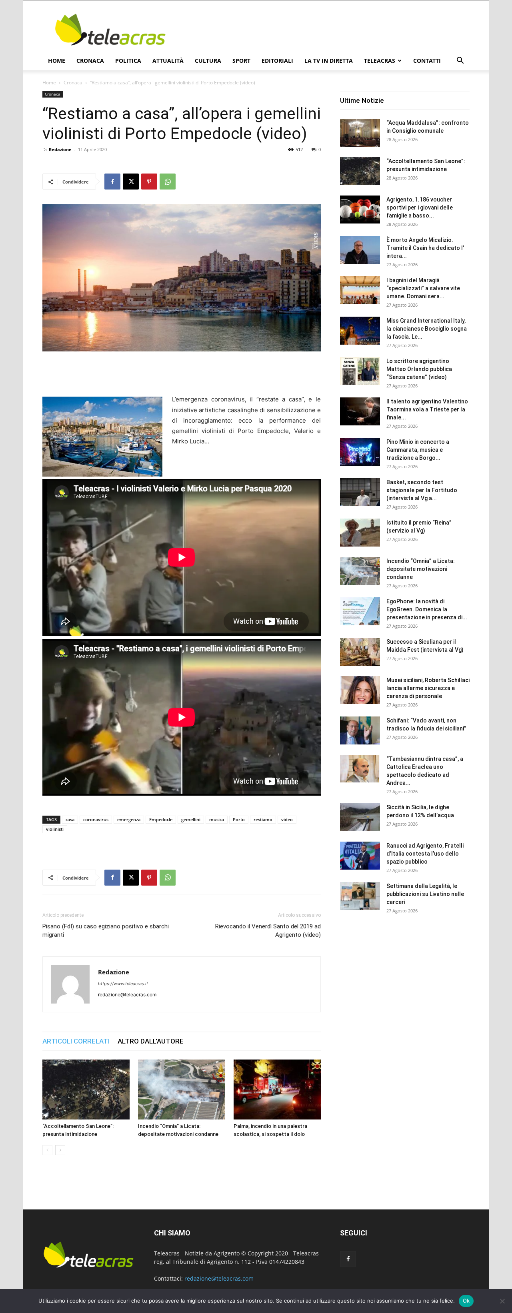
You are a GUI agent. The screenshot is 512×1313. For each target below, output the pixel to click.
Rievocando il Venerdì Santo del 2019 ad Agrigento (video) (268, 930)
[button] (460, 61)
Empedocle (160, 819)
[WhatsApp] (168, 182)
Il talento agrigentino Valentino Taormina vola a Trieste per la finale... (427, 409)
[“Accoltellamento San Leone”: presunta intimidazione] (86, 1089)
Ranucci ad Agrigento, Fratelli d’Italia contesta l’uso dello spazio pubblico (425, 853)
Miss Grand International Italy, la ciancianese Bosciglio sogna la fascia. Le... (426, 328)
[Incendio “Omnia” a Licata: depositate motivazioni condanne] (181, 1089)
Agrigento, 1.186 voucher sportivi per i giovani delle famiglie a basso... (419, 207)
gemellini (190, 819)
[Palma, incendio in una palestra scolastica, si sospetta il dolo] (277, 1089)
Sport (241, 60)
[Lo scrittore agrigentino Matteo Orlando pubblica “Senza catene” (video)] (360, 371)
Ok (466, 1300)
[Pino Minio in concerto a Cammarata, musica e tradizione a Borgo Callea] (360, 452)
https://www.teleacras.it (123, 983)
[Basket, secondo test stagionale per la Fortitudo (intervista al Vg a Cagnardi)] (360, 492)
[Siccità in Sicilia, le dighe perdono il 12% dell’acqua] (360, 817)
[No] (502, 1301)
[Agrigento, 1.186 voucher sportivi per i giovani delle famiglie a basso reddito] (360, 209)
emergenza (128, 819)
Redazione (60, 149)
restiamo (263, 819)
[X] (131, 182)
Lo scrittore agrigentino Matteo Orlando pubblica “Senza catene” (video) (419, 369)
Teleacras (379, 60)
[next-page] (60, 1150)
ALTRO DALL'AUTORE (151, 1041)
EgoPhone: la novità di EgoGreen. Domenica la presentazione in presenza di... (426, 609)
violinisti (55, 829)
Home (56, 60)
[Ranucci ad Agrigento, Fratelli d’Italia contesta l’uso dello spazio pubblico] (360, 856)
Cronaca (90, 60)
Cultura (208, 60)
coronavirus (95, 819)
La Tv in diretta (328, 60)
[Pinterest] (149, 182)
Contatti (427, 60)
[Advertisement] (324, 30)
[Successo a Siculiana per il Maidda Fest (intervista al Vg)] (360, 652)
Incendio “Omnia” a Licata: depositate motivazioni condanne (420, 569)
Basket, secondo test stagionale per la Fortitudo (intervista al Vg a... (421, 490)
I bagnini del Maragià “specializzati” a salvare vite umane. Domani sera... (423, 288)
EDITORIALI (277, 60)
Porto (239, 819)
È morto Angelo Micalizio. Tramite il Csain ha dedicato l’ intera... (425, 248)
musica (216, 819)
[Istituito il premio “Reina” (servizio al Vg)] (360, 533)
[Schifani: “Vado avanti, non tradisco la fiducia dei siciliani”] (360, 730)
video (287, 819)
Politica (128, 60)
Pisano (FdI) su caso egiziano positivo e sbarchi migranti (105, 930)
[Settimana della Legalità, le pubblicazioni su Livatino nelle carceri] (360, 896)
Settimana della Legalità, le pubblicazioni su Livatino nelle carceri (425, 894)
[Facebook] (112, 182)
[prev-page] (47, 1150)
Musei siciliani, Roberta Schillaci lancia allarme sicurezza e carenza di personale (428, 688)
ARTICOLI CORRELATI (76, 1041)
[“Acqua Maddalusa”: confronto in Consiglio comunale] (360, 133)
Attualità (168, 60)
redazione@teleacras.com (219, 1278)
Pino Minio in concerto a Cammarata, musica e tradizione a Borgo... (417, 450)
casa (70, 819)
